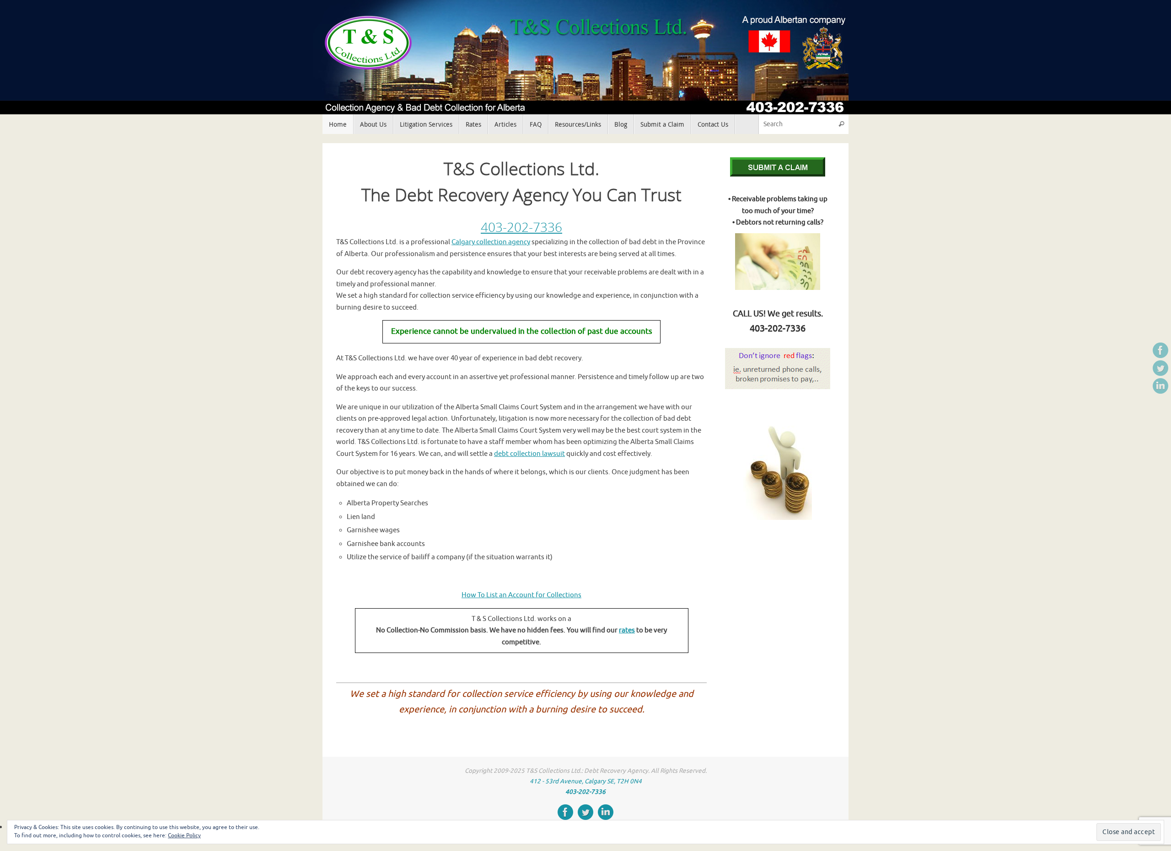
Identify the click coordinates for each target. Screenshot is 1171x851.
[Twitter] (1160, 368)
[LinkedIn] (1160, 386)
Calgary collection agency (490, 242)
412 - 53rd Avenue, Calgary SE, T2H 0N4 (586, 781)
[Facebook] (1160, 350)
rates (627, 630)
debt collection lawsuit (529, 454)
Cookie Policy (184, 835)
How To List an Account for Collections (521, 595)
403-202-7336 (521, 226)
